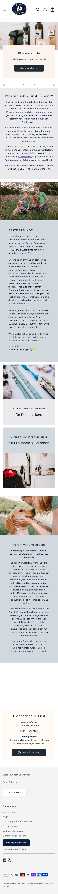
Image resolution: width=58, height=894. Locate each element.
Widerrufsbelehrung (13, 831)
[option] (29, 52)
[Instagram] (9, 860)
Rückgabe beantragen (15, 849)
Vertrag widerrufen (16, 843)
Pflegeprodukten (15, 112)
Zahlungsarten (10, 826)
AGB (5, 817)
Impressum (9, 812)
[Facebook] (4, 860)
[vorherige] (4, 84)
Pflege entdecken (29, 68)
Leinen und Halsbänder (35, 105)
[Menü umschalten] (4, 10)
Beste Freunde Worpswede (32, 884)
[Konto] (45, 8)
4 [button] (34, 84)
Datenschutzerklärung (15, 836)
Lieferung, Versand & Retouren (19, 822)
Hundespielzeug (43, 112)
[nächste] (53, 84)
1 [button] (23, 84)
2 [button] (27, 84)
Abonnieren (14, 792)
